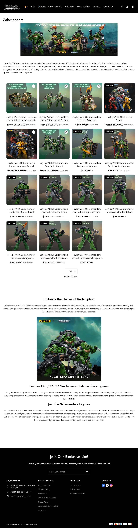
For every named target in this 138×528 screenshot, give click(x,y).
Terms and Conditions (47, 498)
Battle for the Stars (77, 493)
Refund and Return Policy (48, 506)
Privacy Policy (43, 502)
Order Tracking (83, 6)
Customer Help (44, 485)
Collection (69, 6)
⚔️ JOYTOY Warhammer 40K (50, 6)
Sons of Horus (75, 485)
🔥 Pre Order (29, 6)
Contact (96, 6)
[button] (122, 7)
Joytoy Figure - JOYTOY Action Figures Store (24, 525)
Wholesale (42, 493)
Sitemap (41, 510)
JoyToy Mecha (75, 489)
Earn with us (109, 6)
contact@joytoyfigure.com (21, 496)
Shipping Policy (44, 489)
